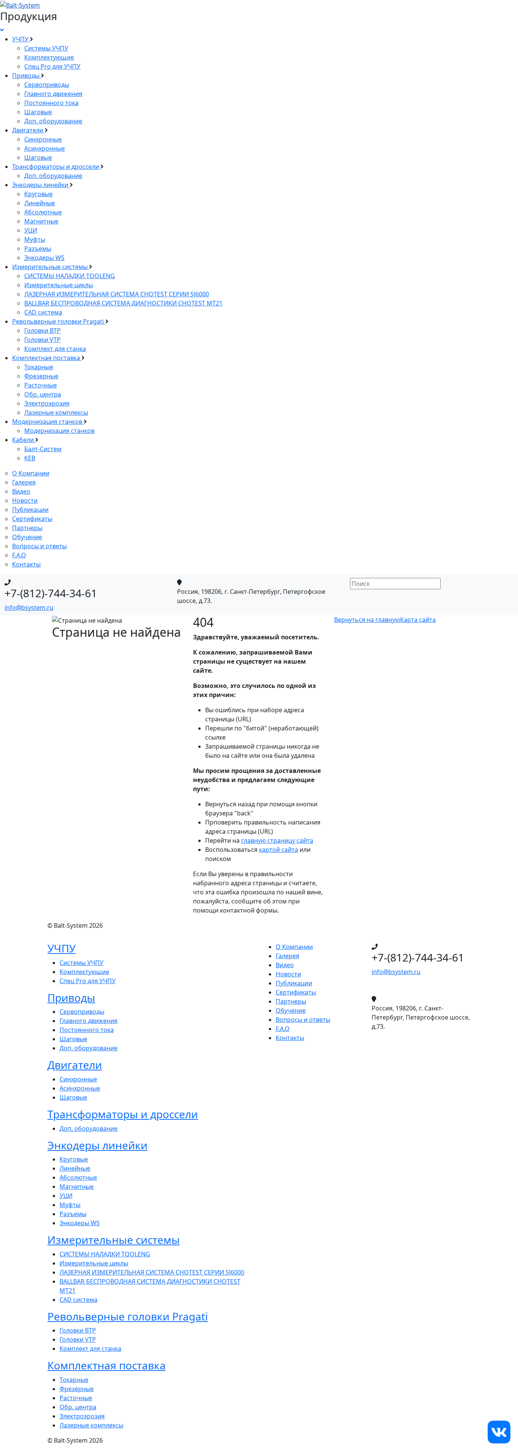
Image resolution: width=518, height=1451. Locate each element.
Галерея (24, 482)
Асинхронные (44, 148)
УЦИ (30, 230)
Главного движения (53, 94)
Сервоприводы (46, 84)
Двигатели (28, 130)
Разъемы (37, 248)
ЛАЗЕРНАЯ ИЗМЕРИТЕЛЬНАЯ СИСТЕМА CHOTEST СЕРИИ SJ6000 (116, 294)
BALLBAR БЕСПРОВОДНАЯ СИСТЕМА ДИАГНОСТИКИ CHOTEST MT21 (123, 303)
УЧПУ (21, 39)
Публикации (30, 509)
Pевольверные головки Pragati (58, 321)
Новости (25, 500)
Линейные (39, 203)
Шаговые (38, 112)
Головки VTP (42, 339)
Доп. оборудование (53, 121)
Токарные (38, 367)
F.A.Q (19, 555)
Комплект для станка (55, 349)
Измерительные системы (50, 267)
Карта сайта (418, 619)
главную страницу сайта (277, 840)
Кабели (23, 440)
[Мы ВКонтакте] (499, 1431)
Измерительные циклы (58, 285)
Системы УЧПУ (46, 48)
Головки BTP (42, 330)
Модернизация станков (48, 421)
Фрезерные (41, 376)
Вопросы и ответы (39, 546)
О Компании (30, 473)
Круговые (38, 194)
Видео (21, 491)
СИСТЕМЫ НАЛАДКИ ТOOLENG (69, 276)
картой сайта (278, 849)
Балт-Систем (42, 449)
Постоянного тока (51, 103)
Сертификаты (32, 519)
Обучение (27, 537)
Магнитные (41, 221)
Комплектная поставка (47, 358)
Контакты (26, 564)
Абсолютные (43, 212)
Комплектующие (49, 57)
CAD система (43, 312)
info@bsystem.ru (29, 607)
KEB (29, 458)
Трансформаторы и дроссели (56, 166)
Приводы (26, 75)
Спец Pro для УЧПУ (52, 66)
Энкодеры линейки (41, 185)
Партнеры (27, 528)
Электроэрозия (46, 403)
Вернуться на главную (367, 619)
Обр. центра (42, 394)
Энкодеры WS (44, 257)
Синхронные (43, 139)
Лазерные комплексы (56, 412)
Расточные (40, 385)
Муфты (34, 239)
